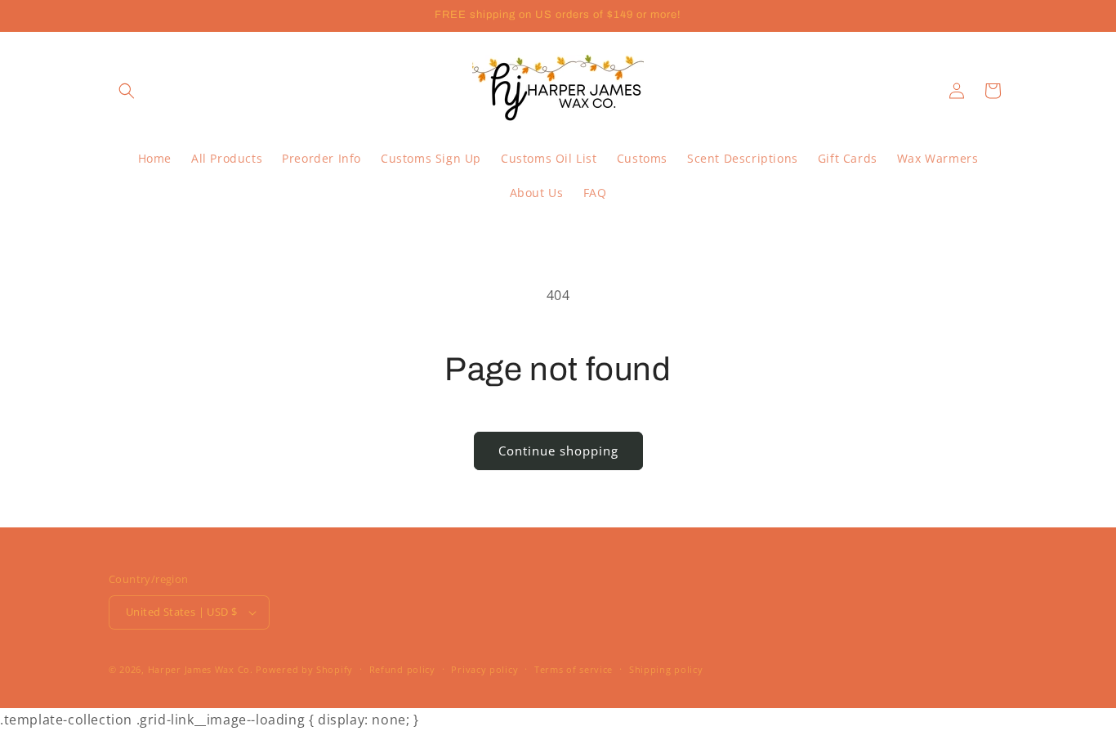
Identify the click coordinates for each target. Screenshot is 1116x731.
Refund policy (402, 669)
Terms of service (573, 669)
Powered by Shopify (304, 669)
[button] (127, 91)
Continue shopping (558, 450)
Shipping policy (666, 669)
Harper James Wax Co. (200, 669)
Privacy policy (484, 669)
